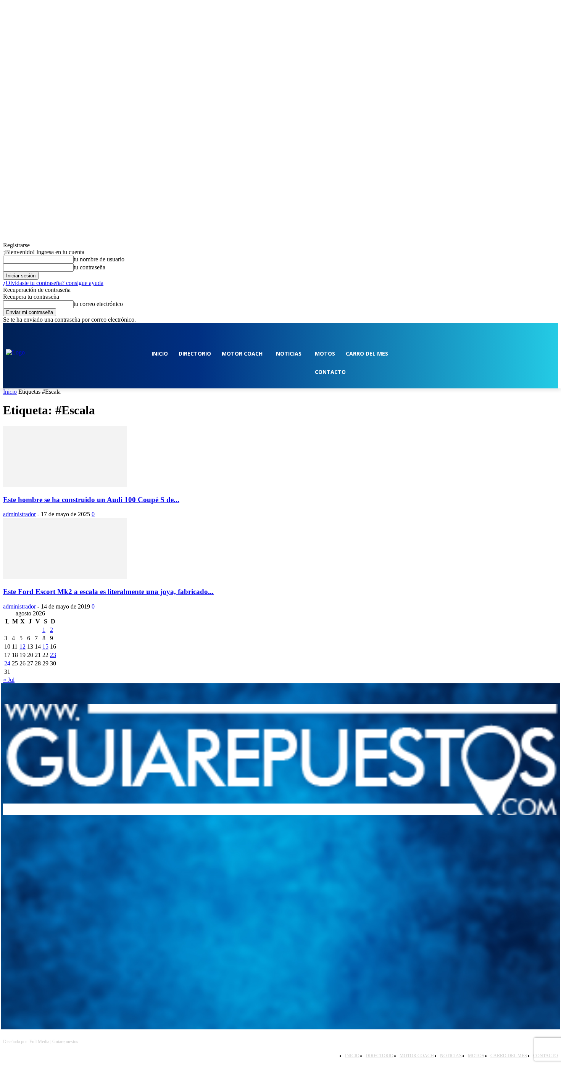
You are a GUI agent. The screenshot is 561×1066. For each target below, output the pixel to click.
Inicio (10, 391)
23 (53, 655)
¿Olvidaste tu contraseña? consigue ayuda (53, 283)
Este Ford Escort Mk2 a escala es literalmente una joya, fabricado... (108, 592)
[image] (280, 759)
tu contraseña (89, 267)
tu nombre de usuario (99, 259)
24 (7, 663)
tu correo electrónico (98, 304)
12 (22, 646)
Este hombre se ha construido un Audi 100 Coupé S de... (91, 500)
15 (45, 646)
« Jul (9, 679)
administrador (19, 514)
